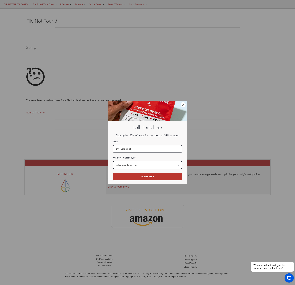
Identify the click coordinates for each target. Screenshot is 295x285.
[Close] (183, 104)
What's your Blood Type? (124, 158)
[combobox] (147, 165)
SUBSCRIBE (147, 176)
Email (115, 142)
